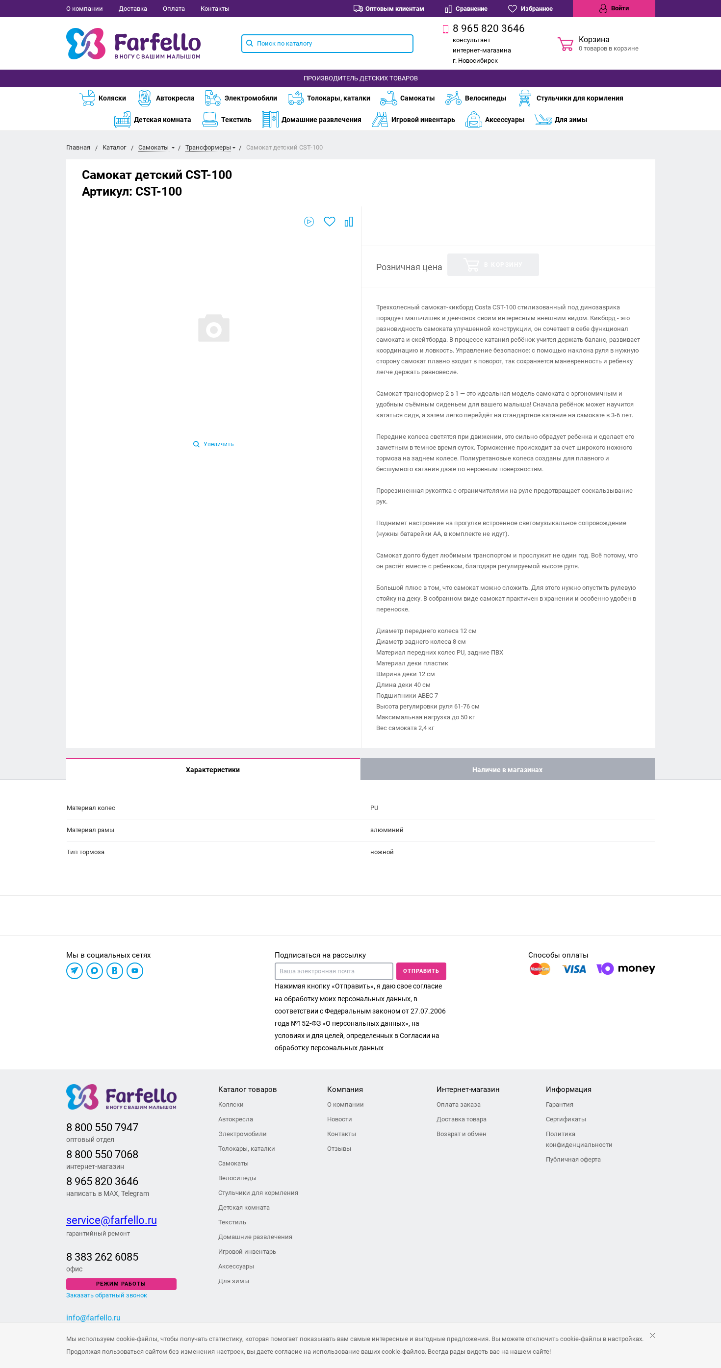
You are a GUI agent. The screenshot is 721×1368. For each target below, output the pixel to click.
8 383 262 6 (93, 1257)
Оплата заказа (459, 1104)
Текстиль (236, 120)
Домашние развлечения (321, 120)
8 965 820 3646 (102, 1181)
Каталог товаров (247, 1089)
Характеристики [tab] (213, 770)
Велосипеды (486, 98)
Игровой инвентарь (423, 120)
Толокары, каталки (338, 98)
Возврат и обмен (462, 1134)
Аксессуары (505, 120)
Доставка (133, 8)
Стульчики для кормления (580, 98)
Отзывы (339, 1148)
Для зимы (571, 120)
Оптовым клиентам (394, 8)
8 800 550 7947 (102, 1127)
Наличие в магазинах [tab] (507, 770)
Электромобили (251, 98)
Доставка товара (462, 1119)
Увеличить (218, 444)
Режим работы (121, 1284)
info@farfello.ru (93, 1317)
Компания (345, 1089)
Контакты (215, 8)
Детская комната (162, 120)
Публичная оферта (573, 1159)
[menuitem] (107, 98)
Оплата (174, 8)
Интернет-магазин (468, 1089)
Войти (619, 8)
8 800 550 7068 (102, 1154)
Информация (569, 1089)
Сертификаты (566, 1119)
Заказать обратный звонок (106, 1295)
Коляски (112, 98)
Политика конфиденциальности (579, 1139)
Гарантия (559, 1104)
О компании (84, 8)
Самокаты (417, 98)
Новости (339, 1119)
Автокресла (175, 98)
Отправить (421, 971)
